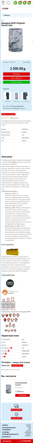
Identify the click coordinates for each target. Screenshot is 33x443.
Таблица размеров (16, 82)
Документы (6, 437)
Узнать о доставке (16, 409)
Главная (5, 425)
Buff (14, 162)
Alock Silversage (25, 101)
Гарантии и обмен (16, 418)
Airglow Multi (16, 101)
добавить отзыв (14, 118)
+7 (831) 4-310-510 (28, 426)
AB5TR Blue (7, 101)
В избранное (17, 78)
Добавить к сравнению (8, 114)
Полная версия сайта (7, 441)
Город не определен (17, 106)
